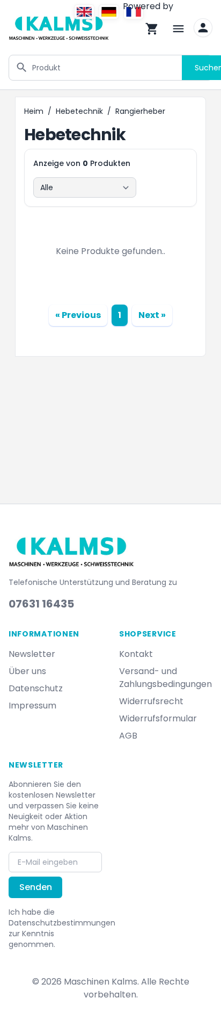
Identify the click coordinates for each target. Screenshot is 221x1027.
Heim (33, 111)
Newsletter (32, 654)
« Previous (78, 315)
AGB (128, 735)
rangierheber (140, 111)
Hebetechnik (79, 111)
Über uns (27, 671)
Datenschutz (36, 688)
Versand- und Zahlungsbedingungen (165, 677)
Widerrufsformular (158, 718)
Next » (152, 315)
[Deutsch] (109, 11)
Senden (35, 887)
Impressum (32, 705)
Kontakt (136, 654)
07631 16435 (41, 603)
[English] (84, 11)
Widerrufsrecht (151, 701)
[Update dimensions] (203, 27)
